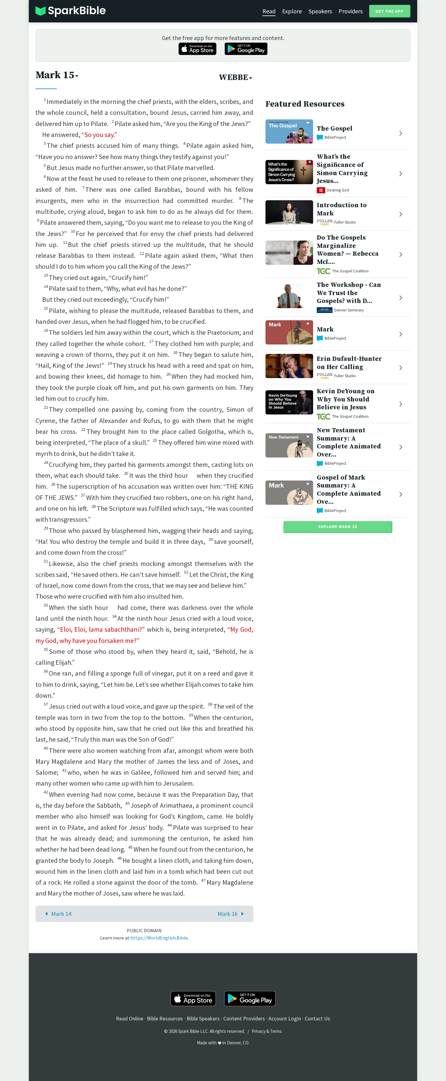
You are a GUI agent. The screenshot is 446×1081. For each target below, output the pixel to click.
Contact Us (317, 1018)
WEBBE (233, 77)
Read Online (129, 1018)
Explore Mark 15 (337, 526)
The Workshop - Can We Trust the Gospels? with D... (349, 293)
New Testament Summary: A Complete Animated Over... (349, 442)
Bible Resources (165, 1018)
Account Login (285, 1018)
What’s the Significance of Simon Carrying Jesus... (342, 169)
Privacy (258, 1031)
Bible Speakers (203, 1018)
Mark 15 (54, 75)
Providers (351, 11)
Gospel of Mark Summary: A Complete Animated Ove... (349, 490)
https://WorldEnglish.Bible (159, 938)
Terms (276, 1031)
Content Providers (244, 1018)
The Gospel (335, 129)
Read (268, 11)
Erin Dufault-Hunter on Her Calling (349, 363)
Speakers (320, 11)
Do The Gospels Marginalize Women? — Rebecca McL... (348, 250)
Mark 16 (228, 913)
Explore (292, 11)
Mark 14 (61, 913)
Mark (325, 329)
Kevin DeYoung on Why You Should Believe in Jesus (346, 399)
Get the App (389, 11)
